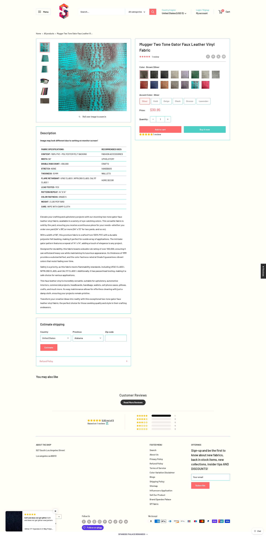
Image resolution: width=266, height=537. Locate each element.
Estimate (48, 347)
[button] (133, 534)
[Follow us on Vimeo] (121, 521)
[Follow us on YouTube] (110, 521)
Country (44, 331)
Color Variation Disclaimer (162, 472)
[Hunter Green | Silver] (195, 74)
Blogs (152, 477)
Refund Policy (46, 361)
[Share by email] (224, 56)
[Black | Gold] (164, 74)
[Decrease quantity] (153, 119)
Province (77, 331)
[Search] (152, 12)
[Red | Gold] (144, 84)
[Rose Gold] (164, 84)
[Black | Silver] (154, 74)
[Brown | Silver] (144, 74)
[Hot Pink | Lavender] (205, 84)
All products (49, 33)
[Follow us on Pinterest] (105, 521)
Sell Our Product (157, 495)
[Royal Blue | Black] (154, 84)
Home (38, 33)
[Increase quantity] (168, 119)
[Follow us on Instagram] (100, 521)
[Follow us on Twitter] (89, 521)
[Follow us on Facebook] (84, 521)
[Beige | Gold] (174, 74)
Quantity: (143, 119)
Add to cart (160, 129)
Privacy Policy (156, 459)
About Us (154, 454)
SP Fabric (154, 504)
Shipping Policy (157, 481)
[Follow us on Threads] (94, 521)
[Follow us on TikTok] (115, 521)
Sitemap (154, 486)
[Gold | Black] (174, 84)
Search (153, 450)
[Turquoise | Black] (195, 84)
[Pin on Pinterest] (213, 56)
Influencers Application (161, 490)
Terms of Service (158, 468)
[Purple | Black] (185, 84)
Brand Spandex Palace (160, 499)
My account (202, 13)
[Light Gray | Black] (215, 74)
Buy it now (205, 129)
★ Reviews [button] (263, 271)
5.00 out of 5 (108, 420)
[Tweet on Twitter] (218, 56)
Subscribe (200, 485)
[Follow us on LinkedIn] (126, 521)
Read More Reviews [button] (133, 402)
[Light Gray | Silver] (205, 74)
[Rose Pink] (185, 74)
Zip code (109, 331)
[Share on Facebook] (208, 56)
